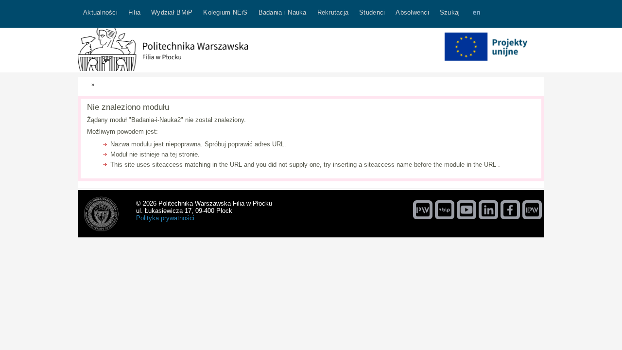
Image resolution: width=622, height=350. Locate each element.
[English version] (476, 14)
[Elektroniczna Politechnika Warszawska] (532, 209)
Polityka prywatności (165, 218)
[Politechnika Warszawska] (422, 209)
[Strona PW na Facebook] (510, 209)
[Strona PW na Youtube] (466, 209)
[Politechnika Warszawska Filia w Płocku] (163, 68)
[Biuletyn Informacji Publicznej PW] (444, 209)
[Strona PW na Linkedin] (488, 209)
